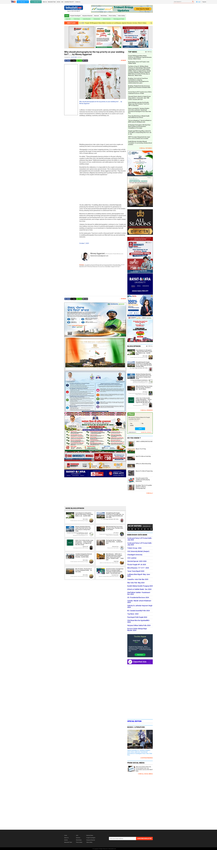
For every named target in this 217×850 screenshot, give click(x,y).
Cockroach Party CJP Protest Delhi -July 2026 (139, 539)
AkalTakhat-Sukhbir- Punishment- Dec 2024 (139, 593)
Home (66, 15)
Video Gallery (121, 15)
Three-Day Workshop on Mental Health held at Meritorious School (138, 116)
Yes (131, 423)
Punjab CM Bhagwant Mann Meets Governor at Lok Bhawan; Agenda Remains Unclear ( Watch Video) (140, 57)
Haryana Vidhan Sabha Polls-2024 (138, 625)
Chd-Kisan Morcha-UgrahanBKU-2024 (138, 621)
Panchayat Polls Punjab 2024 (137, 617)
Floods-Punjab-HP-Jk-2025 (136, 564)
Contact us (77, 1)
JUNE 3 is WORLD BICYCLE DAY (144, 441)
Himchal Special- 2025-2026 (136, 561)
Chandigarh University (134, 555)
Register (204, 1)
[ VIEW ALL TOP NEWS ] (145, 148)
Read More (140, 654)
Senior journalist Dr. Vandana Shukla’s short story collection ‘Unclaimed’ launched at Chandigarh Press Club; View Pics (139, 111)
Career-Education (87, 19)
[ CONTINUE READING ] (147, 758)
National (96, 15)
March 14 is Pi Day (141, 449)
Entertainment (97, 19)
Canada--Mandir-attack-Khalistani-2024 (139, 601)
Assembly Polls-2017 (69, 1)
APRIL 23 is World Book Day (143, 463)
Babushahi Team (52, 1)
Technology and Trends (118, 19)
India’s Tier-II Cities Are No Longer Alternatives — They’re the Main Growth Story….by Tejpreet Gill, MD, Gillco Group (84, 542)
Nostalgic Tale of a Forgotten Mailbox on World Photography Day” (144, 487)
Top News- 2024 (132, 614)
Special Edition (134, 721)
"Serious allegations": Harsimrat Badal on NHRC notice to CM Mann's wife (139, 121)
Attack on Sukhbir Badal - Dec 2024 (139, 589)
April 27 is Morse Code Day (143, 456)
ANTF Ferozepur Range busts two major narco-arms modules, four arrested (139, 137)
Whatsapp (79, 61)
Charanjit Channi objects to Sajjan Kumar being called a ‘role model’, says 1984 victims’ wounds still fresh (147, 23)
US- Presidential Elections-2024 (138, 597)
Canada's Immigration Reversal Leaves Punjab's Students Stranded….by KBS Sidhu (83, 555)
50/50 (131, 425)
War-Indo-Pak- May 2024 (135, 583)
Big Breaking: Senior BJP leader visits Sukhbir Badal (138, 62)
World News (104, 15)
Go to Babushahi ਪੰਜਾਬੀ (23, 1)
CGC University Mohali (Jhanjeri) (138, 551)
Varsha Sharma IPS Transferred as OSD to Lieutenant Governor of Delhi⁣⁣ (140, 92)
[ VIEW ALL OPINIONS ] (147, 410)
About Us (66, 837)
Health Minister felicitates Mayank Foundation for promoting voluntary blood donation (140, 143)
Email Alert (68, 19)
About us (45, 1)
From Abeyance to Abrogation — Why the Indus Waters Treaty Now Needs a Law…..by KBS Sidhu (84, 514)
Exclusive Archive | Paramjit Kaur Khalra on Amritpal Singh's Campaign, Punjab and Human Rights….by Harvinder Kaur (115, 571)
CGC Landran (131, 558)
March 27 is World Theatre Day (144, 471)
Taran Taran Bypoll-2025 (135, 571)
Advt (62, 1)
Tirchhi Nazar (77, 19)
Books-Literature (106, 19)
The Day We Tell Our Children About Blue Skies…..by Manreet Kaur (114, 541)
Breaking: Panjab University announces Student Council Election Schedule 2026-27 (139, 87)
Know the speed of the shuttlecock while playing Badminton (143, 479)
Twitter (73, 61)
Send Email (85, 61)
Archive (58, 1)
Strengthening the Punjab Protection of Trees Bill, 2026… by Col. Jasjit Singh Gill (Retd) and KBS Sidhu (115, 515)
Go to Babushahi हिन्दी (36, 1)
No (142, 423)
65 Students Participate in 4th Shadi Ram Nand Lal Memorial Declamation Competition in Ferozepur (139, 126)
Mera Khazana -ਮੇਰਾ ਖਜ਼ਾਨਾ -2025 (138, 568)
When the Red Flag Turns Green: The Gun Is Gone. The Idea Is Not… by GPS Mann (115, 528)
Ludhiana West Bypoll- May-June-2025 (138, 575)
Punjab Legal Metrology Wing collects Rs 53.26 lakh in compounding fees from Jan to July (139, 132)
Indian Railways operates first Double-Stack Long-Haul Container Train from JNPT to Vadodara (138, 104)
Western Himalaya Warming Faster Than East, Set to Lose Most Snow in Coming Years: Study (83, 529)
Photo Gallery (112, 15)
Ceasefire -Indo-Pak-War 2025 (137, 579)
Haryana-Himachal (87, 15)
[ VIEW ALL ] (149, 493)
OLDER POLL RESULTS (146, 432)
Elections (78, 837)
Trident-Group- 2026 (134, 548)
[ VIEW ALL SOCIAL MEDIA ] (145, 774)
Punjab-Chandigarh (75, 15)
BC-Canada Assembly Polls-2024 (138, 610)
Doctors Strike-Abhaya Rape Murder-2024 (137, 629)
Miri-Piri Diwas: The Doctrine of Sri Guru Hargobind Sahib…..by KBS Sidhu (83, 570)
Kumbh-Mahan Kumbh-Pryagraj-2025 (140, 586)
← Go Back (123, 60)
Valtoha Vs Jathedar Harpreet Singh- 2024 (140, 606)
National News (89, 835)
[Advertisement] (71, 89)
